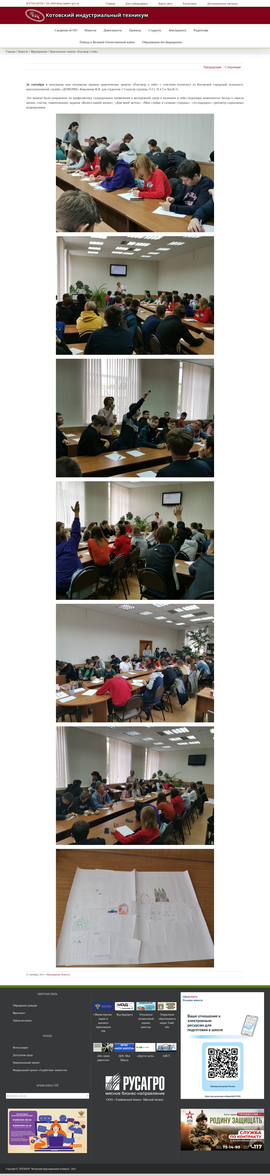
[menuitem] (108, 3)
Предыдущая (212, 67)
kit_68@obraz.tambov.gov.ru (62, 3)
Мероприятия (53, 974)
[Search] (186, 42)
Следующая (233, 67)
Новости (65, 974)
